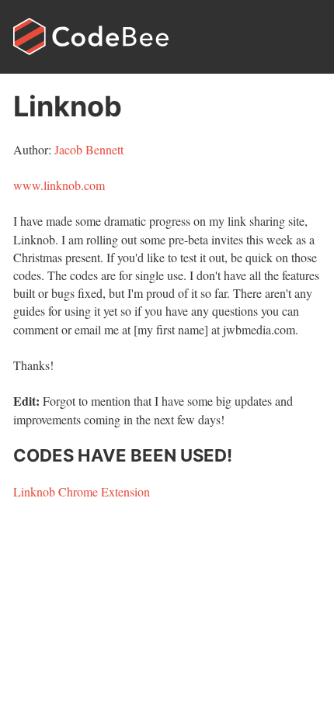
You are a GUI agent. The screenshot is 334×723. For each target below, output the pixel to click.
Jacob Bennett (89, 149)
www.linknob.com (59, 185)
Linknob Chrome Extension (81, 491)
